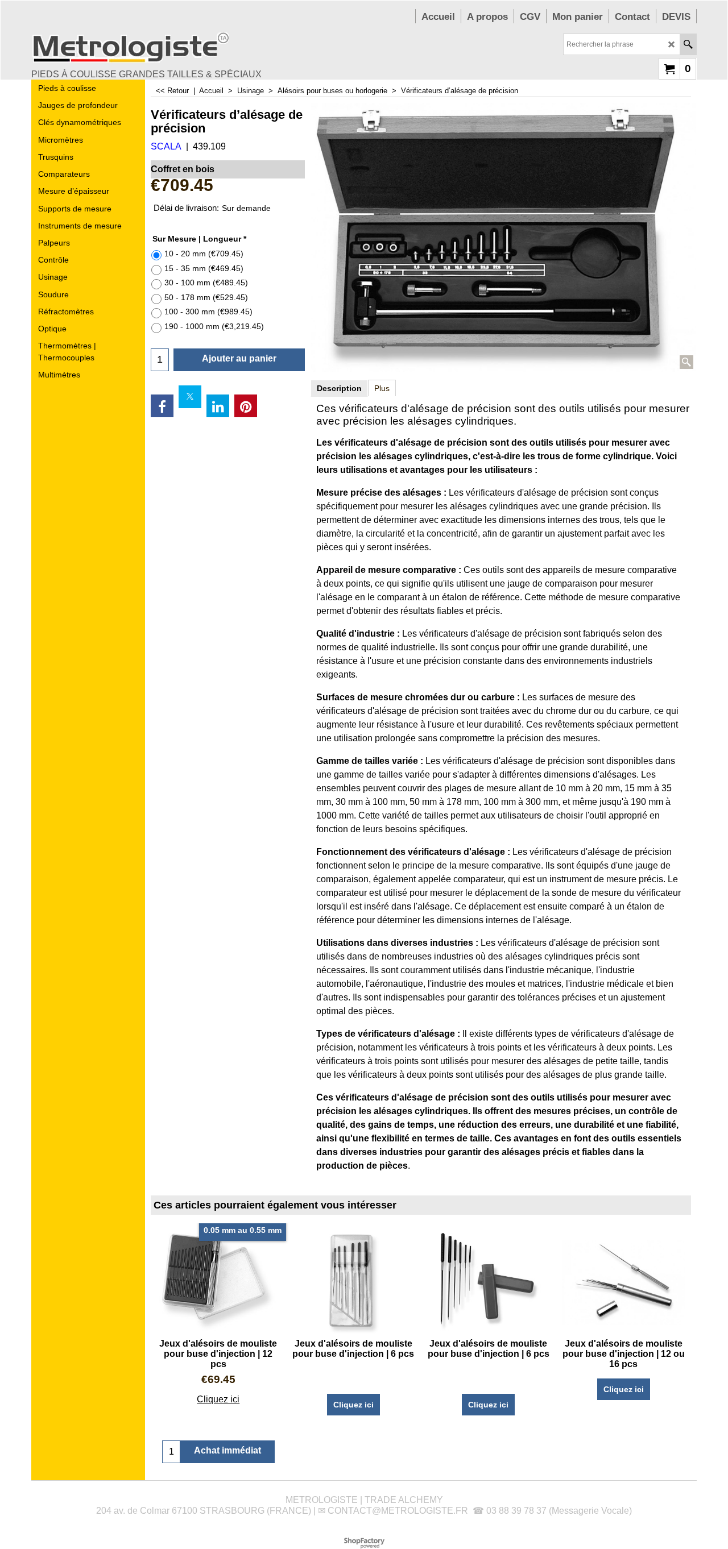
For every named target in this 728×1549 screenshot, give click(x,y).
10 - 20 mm (203, 253)
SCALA (166, 146)
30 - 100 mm (206, 282)
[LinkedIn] (217, 405)
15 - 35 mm (203, 268)
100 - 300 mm (208, 311)
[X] (190, 396)
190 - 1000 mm (214, 326)
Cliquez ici (218, 1399)
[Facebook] (162, 405)
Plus (382, 388)
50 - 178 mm (206, 297)
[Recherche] (688, 44)
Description (339, 388)
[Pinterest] (245, 405)
